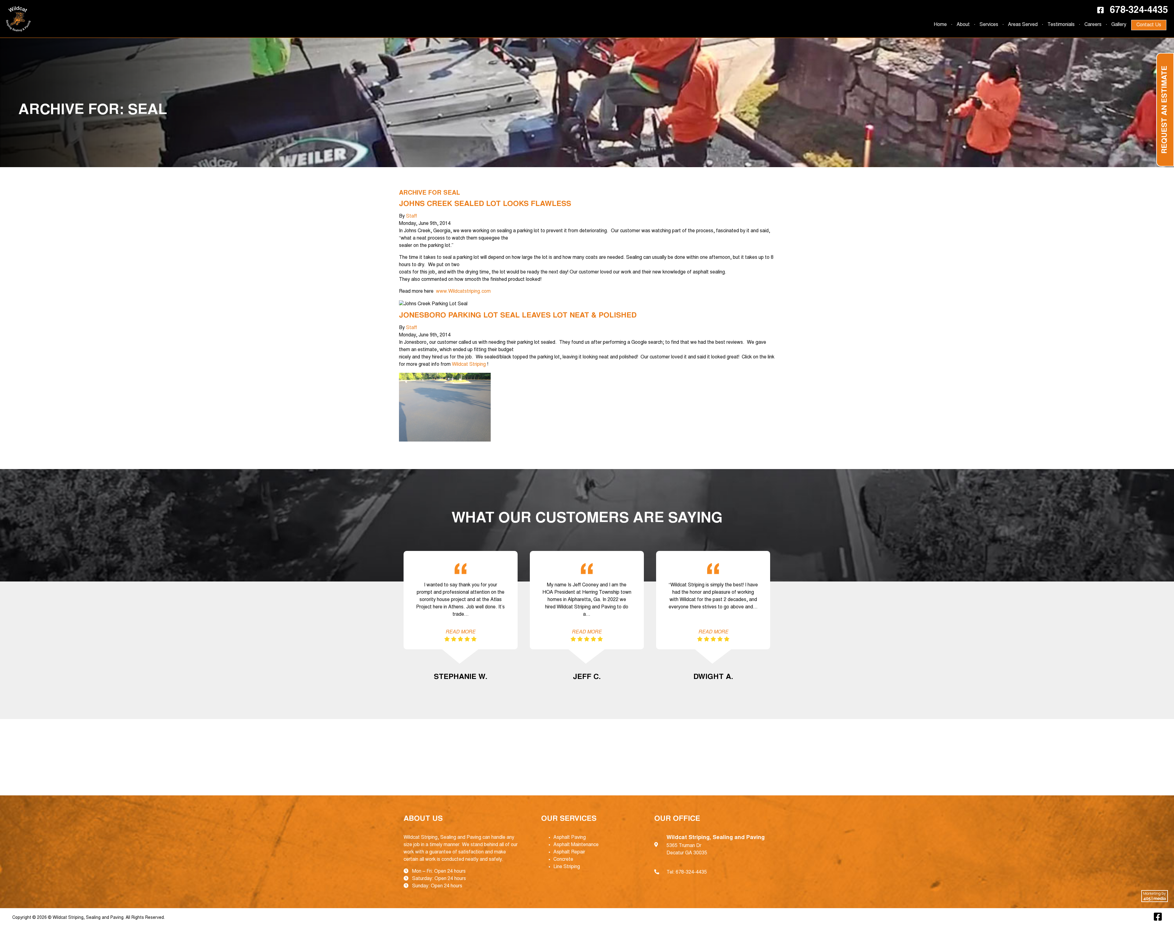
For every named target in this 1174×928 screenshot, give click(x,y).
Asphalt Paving (569, 837)
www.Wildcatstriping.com (463, 291)
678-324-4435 (1139, 10)
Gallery (1118, 24)
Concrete (563, 859)
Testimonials (1061, 24)
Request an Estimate (1165, 110)
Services (989, 24)
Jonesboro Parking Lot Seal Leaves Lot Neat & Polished (518, 316)
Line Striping (566, 866)
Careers (1093, 24)
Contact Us (1148, 25)
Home (940, 24)
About (963, 24)
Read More (460, 632)
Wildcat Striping (469, 364)
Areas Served (1023, 24)
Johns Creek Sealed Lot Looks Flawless (485, 204)
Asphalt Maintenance (576, 844)
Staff (411, 216)
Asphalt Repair (569, 852)
